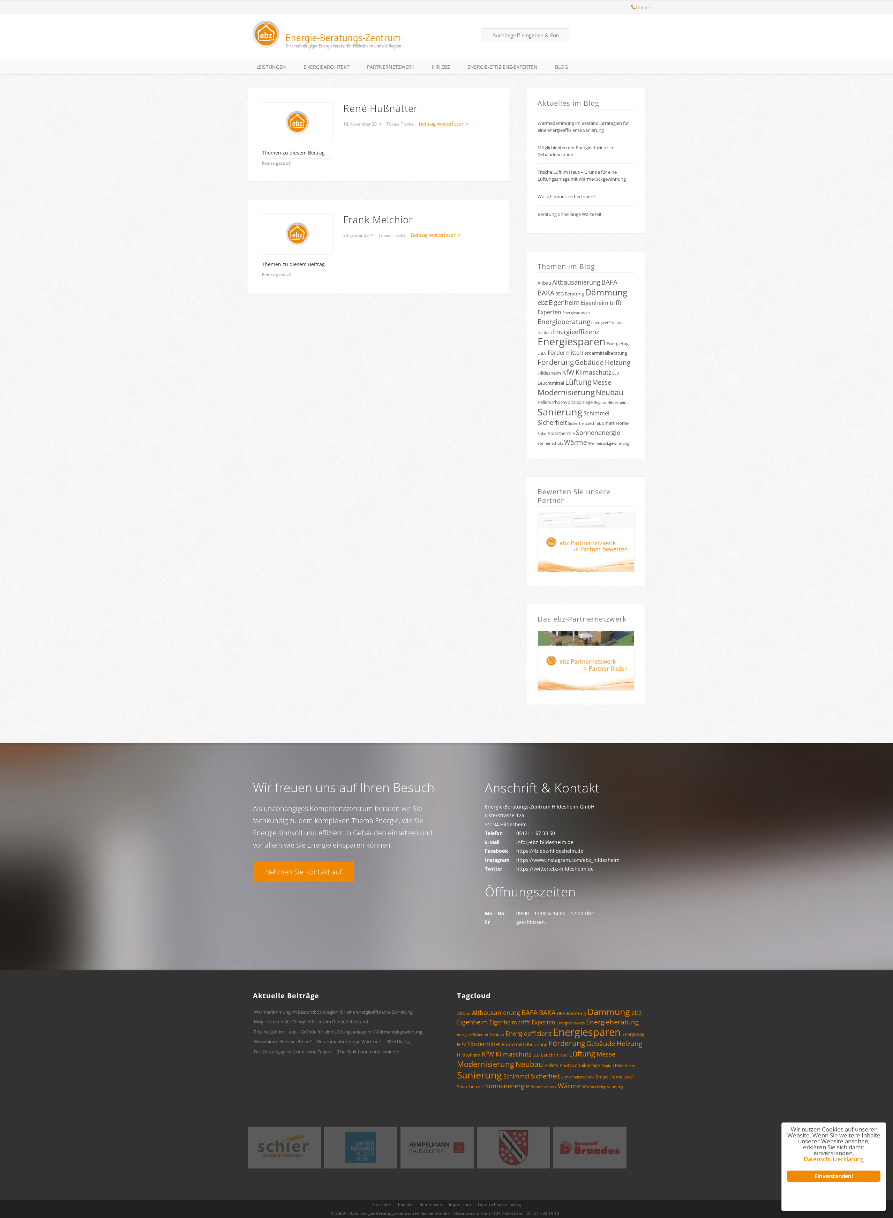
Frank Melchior (378, 219)
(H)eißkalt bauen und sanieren (368, 1051)
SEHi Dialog (398, 1041)
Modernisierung (566, 392)
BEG (559, 294)
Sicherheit (552, 422)
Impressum (460, 1205)
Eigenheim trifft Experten (522, 1022)
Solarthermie (561, 433)
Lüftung (578, 382)
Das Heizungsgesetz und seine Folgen (292, 1051)
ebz (543, 302)
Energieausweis (576, 312)
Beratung (574, 294)
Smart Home (615, 423)
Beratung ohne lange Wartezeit (570, 214)
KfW (568, 372)
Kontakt (405, 1205)
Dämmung (606, 292)
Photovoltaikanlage (572, 402)
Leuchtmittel (551, 383)
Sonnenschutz (550, 443)
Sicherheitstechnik (584, 423)
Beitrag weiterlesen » (443, 123)
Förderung (556, 362)
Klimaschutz (593, 372)
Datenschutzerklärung (499, 1205)
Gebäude (589, 362)
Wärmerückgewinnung (608, 443)
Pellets (544, 402)
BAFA (609, 282)
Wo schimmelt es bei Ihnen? (566, 196)
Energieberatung (564, 321)
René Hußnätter (380, 108)
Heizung (617, 362)
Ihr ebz (441, 66)
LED (615, 373)
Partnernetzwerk (390, 66)
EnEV (542, 353)
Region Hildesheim (611, 402)
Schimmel (596, 413)
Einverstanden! (834, 1176)
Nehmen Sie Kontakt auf (303, 872)
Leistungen (271, 66)
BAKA (546, 293)
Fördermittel (564, 352)
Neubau (609, 392)
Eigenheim (564, 302)
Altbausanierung (576, 282)
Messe (601, 382)
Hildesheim (549, 373)
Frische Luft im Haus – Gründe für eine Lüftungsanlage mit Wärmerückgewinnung (582, 175)
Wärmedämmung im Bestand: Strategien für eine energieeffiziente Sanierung (583, 126)
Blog (561, 66)
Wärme (575, 442)
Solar (542, 433)
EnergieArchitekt (326, 66)
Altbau (544, 283)
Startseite (381, 1205)
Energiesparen (572, 341)
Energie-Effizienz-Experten (502, 66)
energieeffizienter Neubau (480, 1034)
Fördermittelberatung (604, 353)
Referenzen (431, 1205)
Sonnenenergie (598, 432)
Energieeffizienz (576, 332)
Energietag (618, 343)
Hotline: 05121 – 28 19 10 (633, 8)
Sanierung (560, 411)
